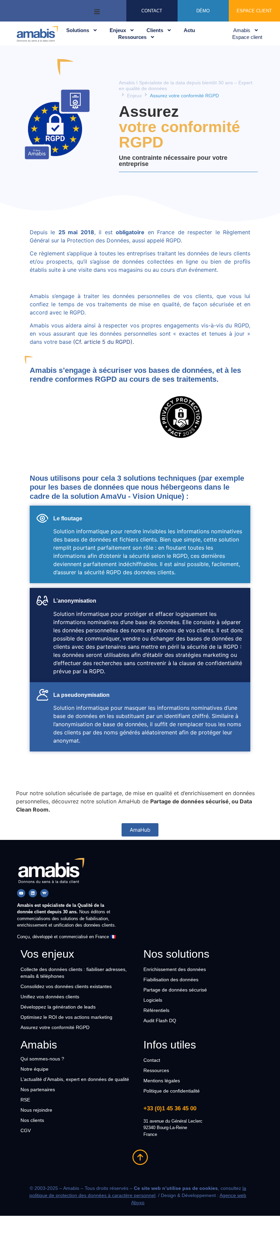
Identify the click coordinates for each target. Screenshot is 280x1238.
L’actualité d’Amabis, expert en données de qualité (74, 1079)
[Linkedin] (33, 893)
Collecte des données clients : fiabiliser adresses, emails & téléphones (73, 973)
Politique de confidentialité (171, 1091)
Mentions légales (161, 1080)
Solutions (77, 30)
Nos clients (32, 1120)
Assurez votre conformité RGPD (54, 1027)
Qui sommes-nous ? (42, 1058)
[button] (97, 11)
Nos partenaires (37, 1089)
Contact (151, 1060)
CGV (25, 1130)
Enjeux (118, 30)
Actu (189, 30)
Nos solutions (176, 954)
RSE (25, 1099)
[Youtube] (21, 893)
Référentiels (156, 1010)
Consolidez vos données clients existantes (66, 986)
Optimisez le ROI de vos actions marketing (66, 1017)
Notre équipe (34, 1069)
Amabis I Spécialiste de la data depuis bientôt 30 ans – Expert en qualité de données (185, 85)
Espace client (247, 37)
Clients (154, 30)
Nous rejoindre (36, 1110)
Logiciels (152, 1000)
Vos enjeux (47, 954)
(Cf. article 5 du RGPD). (104, 341)
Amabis (241, 30)
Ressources (132, 37)
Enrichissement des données (174, 969)
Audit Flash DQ (159, 1020)
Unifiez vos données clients (49, 996)
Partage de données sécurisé (175, 990)
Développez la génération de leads (58, 1007)
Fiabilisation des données (170, 979)
